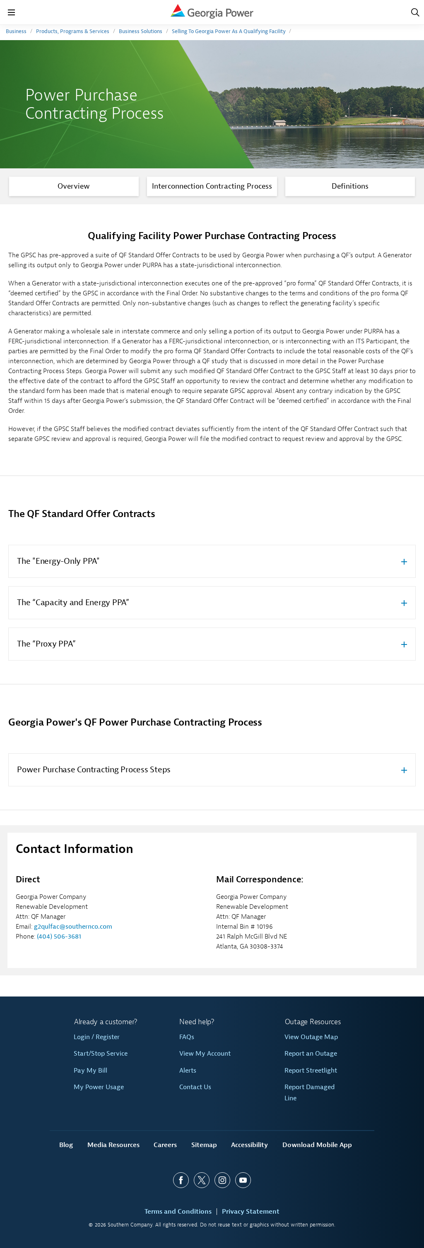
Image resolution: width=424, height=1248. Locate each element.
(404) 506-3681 (59, 936)
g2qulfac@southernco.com (73, 926)
